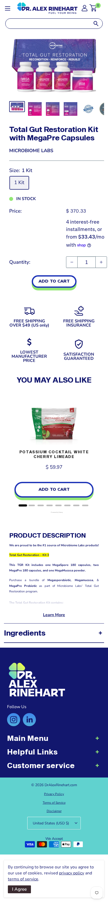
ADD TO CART (54, 281)
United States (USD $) (51, 823)
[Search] (95, 24)
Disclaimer (54, 811)
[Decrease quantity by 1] (71, 262)
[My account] (85, 9)
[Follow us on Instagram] (13, 719)
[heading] (54, 741)
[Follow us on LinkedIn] (29, 719)
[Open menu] (7, 8)
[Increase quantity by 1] (101, 262)
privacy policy (71, 873)
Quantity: (19, 262)
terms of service (23, 879)
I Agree (19, 889)
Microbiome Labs (31, 150)
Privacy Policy (54, 794)
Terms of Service (54, 803)
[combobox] (47, 24)
